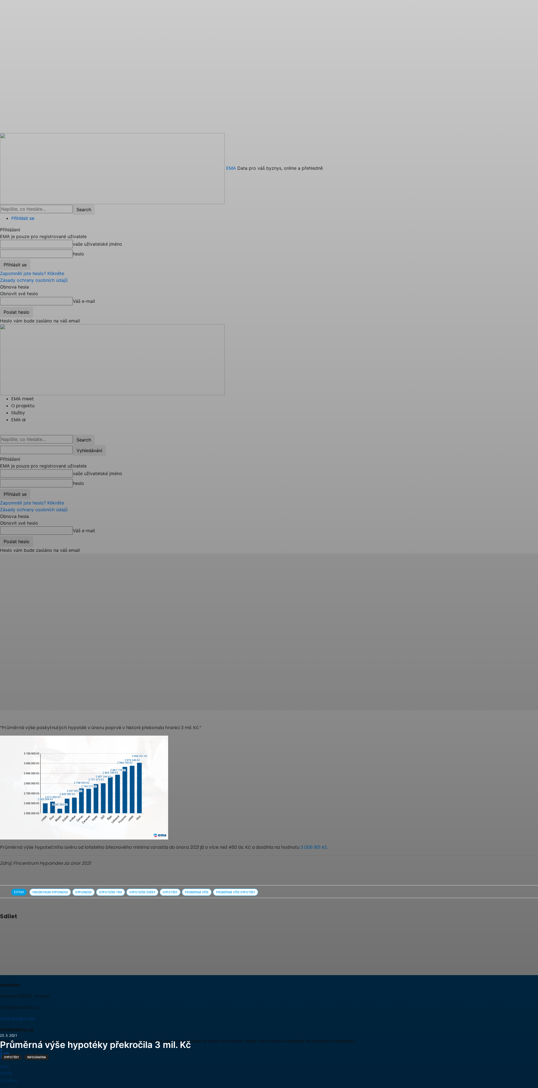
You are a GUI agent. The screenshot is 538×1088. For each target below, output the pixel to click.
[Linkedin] (40, 931)
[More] (53, 931)
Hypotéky (11, 1057)
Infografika (36, 1057)
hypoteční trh (110, 892)
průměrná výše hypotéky (235, 892)
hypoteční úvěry (142, 892)
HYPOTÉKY (170, 892)
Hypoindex (83, 892)
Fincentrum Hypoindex (50, 892)
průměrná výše (196, 892)
